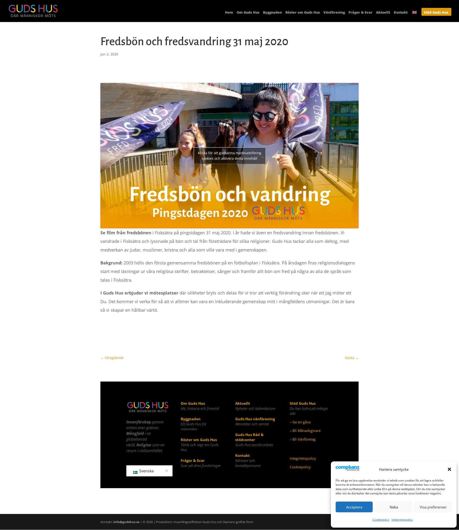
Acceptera (354, 507)
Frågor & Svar (360, 13)
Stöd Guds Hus (436, 13)
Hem (229, 13)
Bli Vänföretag (304, 439)
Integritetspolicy (402, 520)
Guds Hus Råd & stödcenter (249, 437)
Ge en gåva (301, 422)
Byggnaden (272, 13)
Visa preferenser (433, 507)
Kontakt (401, 13)
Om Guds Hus (248, 13)
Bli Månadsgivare (306, 430)
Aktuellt (383, 13)
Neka (394, 507)
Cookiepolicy (380, 520)
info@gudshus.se (126, 522)
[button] (449, 469)
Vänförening (334, 13)
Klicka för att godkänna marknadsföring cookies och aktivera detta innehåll (229, 156)
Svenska (146, 471)
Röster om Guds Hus (302, 13)
